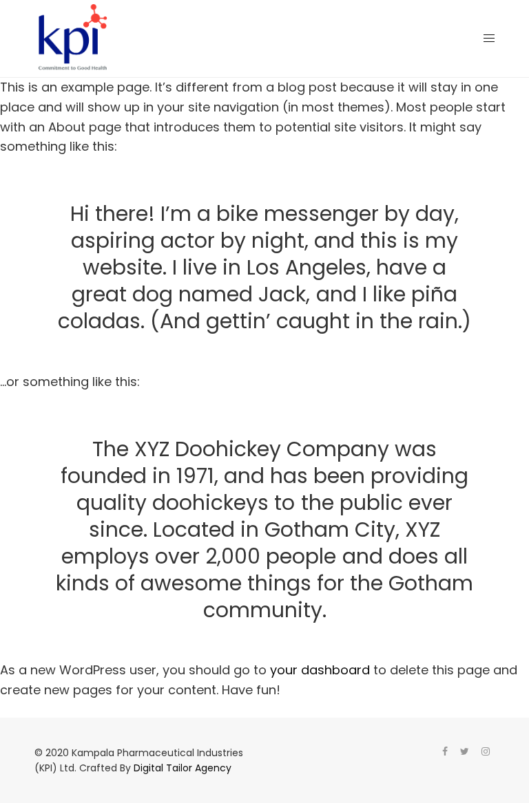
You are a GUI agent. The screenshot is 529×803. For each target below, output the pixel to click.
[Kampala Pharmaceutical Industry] (72, 38)
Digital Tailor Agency (182, 768)
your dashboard (320, 669)
